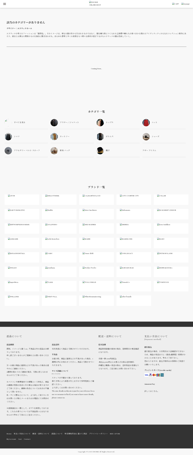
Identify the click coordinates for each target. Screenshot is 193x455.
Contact (27, 439)
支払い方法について (22, 434)
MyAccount (11, 439)
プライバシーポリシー (98, 434)
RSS (111, 434)
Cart (20, 439)
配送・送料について (41, 434)
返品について (57, 434)
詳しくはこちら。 (151, 391)
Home (9, 434)
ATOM (117, 434)
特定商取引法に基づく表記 (76, 434)
